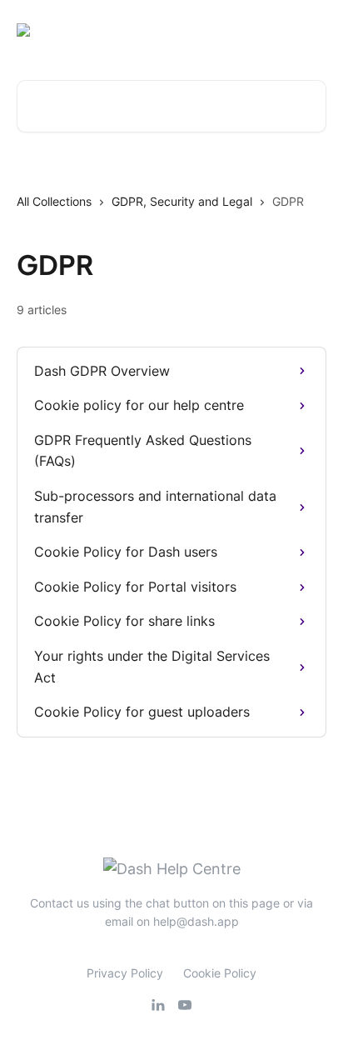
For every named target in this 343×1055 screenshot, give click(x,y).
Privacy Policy (125, 973)
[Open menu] (311, 30)
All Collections (54, 201)
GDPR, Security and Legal (182, 201)
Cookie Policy (219, 973)
